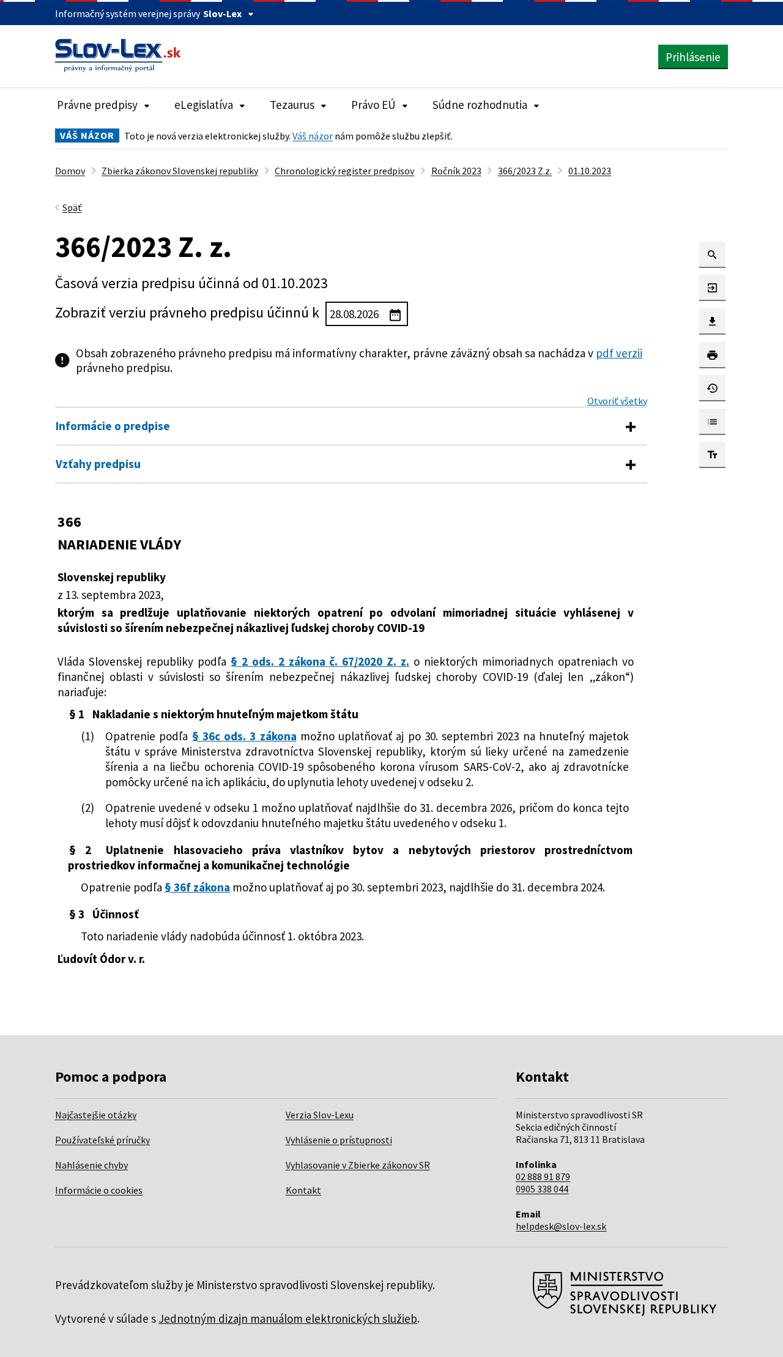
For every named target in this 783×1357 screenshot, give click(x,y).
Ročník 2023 (456, 171)
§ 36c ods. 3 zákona (244, 736)
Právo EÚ (373, 104)
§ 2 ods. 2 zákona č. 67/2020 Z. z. (320, 661)
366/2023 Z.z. (525, 171)
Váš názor (312, 136)
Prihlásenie (693, 57)
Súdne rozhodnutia (479, 104)
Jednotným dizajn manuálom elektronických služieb (287, 1318)
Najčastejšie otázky (95, 1115)
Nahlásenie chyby (91, 1165)
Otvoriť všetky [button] (617, 401)
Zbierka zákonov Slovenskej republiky (180, 171)
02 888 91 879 (543, 1176)
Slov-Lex (222, 13)
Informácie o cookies (99, 1190)
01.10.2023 (589, 171)
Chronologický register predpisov (344, 171)
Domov (70, 171)
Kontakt (303, 1190)
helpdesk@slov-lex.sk (561, 1226)
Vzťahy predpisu (98, 463)
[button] (712, 255)
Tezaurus (292, 104)
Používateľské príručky (102, 1140)
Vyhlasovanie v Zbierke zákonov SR (358, 1165)
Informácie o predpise (113, 425)
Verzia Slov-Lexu (320, 1115)
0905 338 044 (542, 1189)
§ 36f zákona (197, 887)
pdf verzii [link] (619, 353)
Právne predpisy (97, 104)
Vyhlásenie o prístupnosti (339, 1140)
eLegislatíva (203, 104)
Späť (72, 207)
